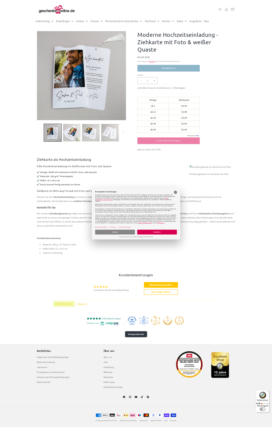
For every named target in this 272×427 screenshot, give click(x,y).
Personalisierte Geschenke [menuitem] (122, 21)
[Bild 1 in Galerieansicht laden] (52, 133)
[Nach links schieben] (40, 132)
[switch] (262, 409)
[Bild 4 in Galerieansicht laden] (110, 133)
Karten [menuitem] (166, 21)
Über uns (108, 357)
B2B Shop (108, 372)
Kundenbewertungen (113, 387)
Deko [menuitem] (180, 21)
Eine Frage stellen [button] (160, 291)
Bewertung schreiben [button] (161, 284)
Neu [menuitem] (206, 21)
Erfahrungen (109, 382)
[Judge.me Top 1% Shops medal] (167, 320)
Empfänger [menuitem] (63, 21)
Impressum (42, 367)
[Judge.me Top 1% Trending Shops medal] (179, 320)
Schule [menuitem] (94, 21)
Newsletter (109, 377)
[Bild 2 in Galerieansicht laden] (72, 133)
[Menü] (267, 392)
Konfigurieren (169, 68)
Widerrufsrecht (43, 382)
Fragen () (82, 303)
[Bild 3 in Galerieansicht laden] (91, 133)
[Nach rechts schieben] (123, 132)
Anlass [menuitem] (80, 21)
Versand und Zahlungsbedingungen (53, 377)
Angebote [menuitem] (195, 21)
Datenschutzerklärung (128, 420)
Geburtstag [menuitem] (43, 21)
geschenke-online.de (109, 420)
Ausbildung (109, 367)
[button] (220, 9)
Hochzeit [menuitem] (150, 21)
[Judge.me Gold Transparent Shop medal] (155, 320)
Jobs (106, 362)
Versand (152, 61)
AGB (165, 420)
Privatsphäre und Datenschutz (51, 372)
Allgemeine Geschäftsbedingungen (53, 357)
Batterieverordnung (46, 362)
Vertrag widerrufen (136, 334)
